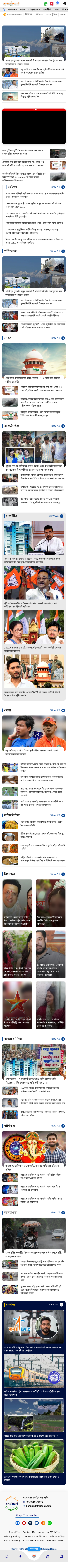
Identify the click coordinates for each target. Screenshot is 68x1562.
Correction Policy (33, 1541)
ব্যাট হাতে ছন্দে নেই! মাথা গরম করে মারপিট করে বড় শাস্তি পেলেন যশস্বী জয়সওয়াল (42, 803)
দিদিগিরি (28, 14)
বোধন (62, 14)
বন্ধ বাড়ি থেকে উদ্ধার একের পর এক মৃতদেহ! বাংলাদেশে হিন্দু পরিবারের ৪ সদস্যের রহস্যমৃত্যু (41, 500)
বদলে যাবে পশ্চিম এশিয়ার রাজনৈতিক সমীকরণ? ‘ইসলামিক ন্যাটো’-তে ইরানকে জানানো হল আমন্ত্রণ (43, 476)
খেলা (56, 10)
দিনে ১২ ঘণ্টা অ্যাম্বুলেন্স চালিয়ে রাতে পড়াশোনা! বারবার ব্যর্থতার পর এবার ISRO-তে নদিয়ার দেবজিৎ (34, 241)
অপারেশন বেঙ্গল (14, 14)
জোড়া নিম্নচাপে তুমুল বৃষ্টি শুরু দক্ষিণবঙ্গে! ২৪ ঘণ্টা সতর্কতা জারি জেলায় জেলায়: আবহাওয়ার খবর (42, 1263)
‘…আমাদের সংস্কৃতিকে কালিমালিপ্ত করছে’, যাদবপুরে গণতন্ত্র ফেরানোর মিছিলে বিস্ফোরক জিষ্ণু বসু (32, 231)
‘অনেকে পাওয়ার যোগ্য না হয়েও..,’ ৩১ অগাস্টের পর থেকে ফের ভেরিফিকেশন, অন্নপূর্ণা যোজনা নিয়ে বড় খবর (32, 560)
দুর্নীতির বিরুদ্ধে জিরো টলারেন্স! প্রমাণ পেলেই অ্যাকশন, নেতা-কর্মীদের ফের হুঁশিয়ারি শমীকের (31, 605)
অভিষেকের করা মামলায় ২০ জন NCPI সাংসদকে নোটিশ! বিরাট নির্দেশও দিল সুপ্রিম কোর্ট (32, 694)
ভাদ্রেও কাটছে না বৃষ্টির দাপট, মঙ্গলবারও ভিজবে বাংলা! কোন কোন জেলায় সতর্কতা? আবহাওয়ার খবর (42, 1277)
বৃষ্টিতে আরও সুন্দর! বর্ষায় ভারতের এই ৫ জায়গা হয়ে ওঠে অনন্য (31, 1436)
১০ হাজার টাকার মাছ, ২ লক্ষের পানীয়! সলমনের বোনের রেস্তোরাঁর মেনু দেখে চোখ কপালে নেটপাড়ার (50, 970)
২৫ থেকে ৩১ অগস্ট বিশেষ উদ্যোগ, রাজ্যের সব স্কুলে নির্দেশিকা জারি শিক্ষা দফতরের (41, 83)
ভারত (22, 10)
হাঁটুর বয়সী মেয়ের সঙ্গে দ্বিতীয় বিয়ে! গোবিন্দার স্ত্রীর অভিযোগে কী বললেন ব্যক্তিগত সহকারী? (17, 921)
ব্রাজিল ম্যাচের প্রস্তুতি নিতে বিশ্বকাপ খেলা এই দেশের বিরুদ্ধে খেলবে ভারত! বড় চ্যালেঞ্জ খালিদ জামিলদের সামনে (43, 768)
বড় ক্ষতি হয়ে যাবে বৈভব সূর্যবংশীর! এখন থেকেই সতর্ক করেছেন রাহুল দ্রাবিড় (42, 71)
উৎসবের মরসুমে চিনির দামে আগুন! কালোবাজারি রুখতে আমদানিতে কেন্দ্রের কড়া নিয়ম (42, 778)
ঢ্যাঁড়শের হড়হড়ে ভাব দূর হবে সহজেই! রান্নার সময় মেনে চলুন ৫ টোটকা (31, 1478)
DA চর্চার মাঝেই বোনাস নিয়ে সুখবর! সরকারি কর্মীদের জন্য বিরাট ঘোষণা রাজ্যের (40, 1089)
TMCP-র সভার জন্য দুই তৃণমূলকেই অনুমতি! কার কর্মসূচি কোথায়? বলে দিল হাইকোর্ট (33, 649)
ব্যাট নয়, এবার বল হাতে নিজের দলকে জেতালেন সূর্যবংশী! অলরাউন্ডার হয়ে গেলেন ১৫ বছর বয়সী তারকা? (42, 792)
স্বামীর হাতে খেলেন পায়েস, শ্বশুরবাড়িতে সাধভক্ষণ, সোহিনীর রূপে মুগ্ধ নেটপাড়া (50, 1023)
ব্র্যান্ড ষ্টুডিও (51, 14)
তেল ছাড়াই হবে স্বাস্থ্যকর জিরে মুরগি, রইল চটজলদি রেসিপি (43, 847)
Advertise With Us (48, 1532)
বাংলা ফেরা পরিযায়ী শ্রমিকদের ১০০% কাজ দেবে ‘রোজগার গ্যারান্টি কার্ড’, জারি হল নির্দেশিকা (35, 195)
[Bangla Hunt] (11, 3)
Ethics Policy (57, 1537)
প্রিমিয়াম (39, 14)
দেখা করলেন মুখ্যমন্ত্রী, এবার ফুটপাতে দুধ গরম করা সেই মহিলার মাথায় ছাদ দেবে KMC (33, 205)
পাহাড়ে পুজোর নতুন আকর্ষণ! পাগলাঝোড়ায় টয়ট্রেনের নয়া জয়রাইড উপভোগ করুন (34, 62)
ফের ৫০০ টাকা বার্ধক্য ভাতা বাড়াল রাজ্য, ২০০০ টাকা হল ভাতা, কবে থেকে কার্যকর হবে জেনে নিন (43, 1101)
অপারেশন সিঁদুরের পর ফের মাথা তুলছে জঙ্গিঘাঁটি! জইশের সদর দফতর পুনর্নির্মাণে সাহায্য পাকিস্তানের (42, 488)
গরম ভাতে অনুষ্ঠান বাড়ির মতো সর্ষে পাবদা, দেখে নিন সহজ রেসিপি (34, 223)
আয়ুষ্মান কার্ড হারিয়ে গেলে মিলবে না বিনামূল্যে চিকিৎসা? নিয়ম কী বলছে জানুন (40, 414)
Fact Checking (12, 1541)
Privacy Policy (11, 1537)
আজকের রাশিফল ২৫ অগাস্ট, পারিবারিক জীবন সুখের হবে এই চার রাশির (41, 1176)
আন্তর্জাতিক (34, 10)
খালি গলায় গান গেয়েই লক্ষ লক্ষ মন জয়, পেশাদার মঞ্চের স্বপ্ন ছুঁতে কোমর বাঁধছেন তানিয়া (17, 972)
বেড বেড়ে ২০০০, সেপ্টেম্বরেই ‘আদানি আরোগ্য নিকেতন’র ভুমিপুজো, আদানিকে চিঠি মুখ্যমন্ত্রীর (35, 215)
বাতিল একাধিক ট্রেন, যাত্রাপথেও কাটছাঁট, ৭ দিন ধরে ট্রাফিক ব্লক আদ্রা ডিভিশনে (32, 1393)
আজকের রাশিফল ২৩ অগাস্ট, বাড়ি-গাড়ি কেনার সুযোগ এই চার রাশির (41, 1200)
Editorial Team (55, 1541)
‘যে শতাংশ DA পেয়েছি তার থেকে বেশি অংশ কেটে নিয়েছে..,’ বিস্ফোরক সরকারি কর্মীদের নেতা (31, 1081)
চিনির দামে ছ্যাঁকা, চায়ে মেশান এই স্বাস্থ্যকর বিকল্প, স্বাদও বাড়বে (42, 835)
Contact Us (29, 1532)
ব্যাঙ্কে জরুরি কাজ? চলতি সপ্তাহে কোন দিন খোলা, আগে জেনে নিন (43, 1113)
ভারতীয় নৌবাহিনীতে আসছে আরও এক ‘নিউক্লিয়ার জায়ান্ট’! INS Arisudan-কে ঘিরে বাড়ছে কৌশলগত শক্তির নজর (23, 177)
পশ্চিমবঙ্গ (12, 10)
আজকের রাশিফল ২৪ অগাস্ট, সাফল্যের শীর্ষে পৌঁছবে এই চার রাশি (40, 1188)
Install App (34, 1549)
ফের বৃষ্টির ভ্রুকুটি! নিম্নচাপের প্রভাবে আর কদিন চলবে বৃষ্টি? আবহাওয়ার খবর (22, 152)
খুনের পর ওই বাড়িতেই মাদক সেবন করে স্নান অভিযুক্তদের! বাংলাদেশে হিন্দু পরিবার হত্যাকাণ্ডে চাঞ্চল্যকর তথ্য (34, 468)
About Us (14, 1532)
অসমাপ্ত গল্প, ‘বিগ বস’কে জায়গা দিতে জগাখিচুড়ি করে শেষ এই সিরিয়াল (17, 1023)
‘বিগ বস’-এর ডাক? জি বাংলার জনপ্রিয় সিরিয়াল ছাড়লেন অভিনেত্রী (49, 921)
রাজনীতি (47, 10)
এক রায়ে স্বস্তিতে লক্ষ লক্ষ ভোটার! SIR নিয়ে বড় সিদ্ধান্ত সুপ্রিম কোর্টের (42, 95)
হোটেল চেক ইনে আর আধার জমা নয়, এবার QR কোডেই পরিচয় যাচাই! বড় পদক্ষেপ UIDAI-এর (23, 163)
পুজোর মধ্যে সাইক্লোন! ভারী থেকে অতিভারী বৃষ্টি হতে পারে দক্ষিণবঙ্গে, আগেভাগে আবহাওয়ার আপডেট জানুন (41, 1290)
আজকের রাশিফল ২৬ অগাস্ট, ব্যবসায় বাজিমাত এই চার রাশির (32, 1168)
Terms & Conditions (35, 1537)
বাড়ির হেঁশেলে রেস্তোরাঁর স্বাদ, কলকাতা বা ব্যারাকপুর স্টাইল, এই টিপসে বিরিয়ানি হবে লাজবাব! (43, 859)
